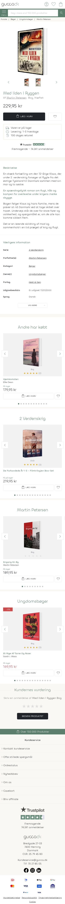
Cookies (32, 902)
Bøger (32, 266)
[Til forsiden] (10, 4)
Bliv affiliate (10, 799)
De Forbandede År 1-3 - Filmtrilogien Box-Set (28, 470)
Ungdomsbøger (37, 274)
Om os (7, 782)
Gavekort (9, 790)
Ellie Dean (8, 382)
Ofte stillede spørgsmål (17, 757)
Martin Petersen (17, 97)
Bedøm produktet (32, 716)
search (61, 13)
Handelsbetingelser (11, 897)
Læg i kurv (24, 116)
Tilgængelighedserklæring (50, 897)
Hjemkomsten (10, 379)
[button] (8, 82)
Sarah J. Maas (10, 656)
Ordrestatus (10, 765)
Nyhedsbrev (10, 774)
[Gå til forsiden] (32, 836)
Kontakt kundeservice (16, 748)
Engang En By (11, 562)
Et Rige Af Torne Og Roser (17, 653)
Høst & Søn (35, 282)
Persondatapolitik (29, 897)
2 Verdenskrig (36, 249)
